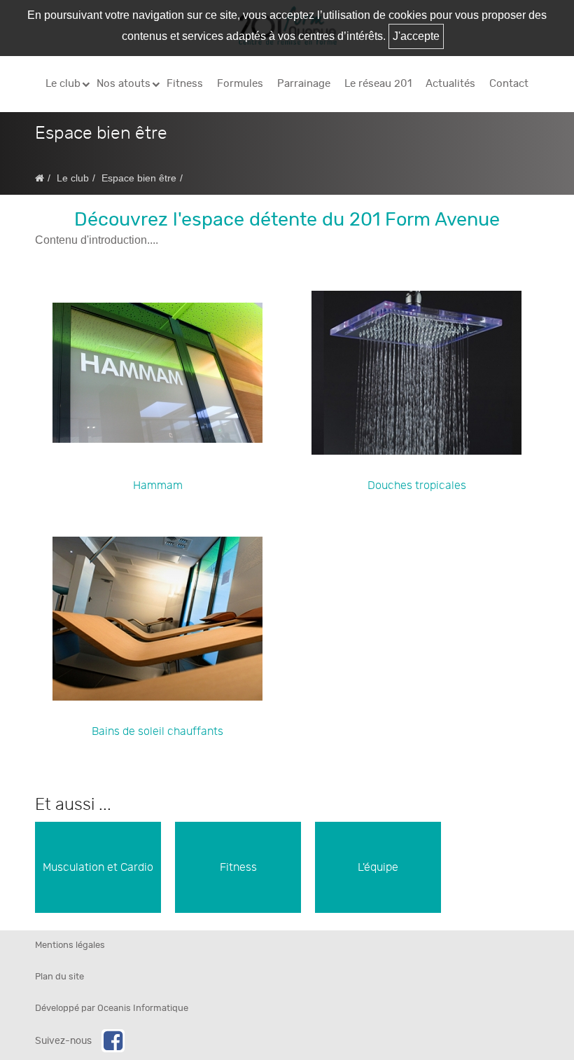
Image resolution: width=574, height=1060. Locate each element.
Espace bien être (139, 178)
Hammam (158, 485)
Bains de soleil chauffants (157, 731)
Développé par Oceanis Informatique (111, 1008)
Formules (240, 83)
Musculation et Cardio (98, 867)
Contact (508, 83)
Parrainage (303, 83)
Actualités (450, 83)
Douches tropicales (417, 485)
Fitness (185, 83)
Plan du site (59, 977)
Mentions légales (70, 945)
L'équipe (378, 867)
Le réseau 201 (378, 83)
